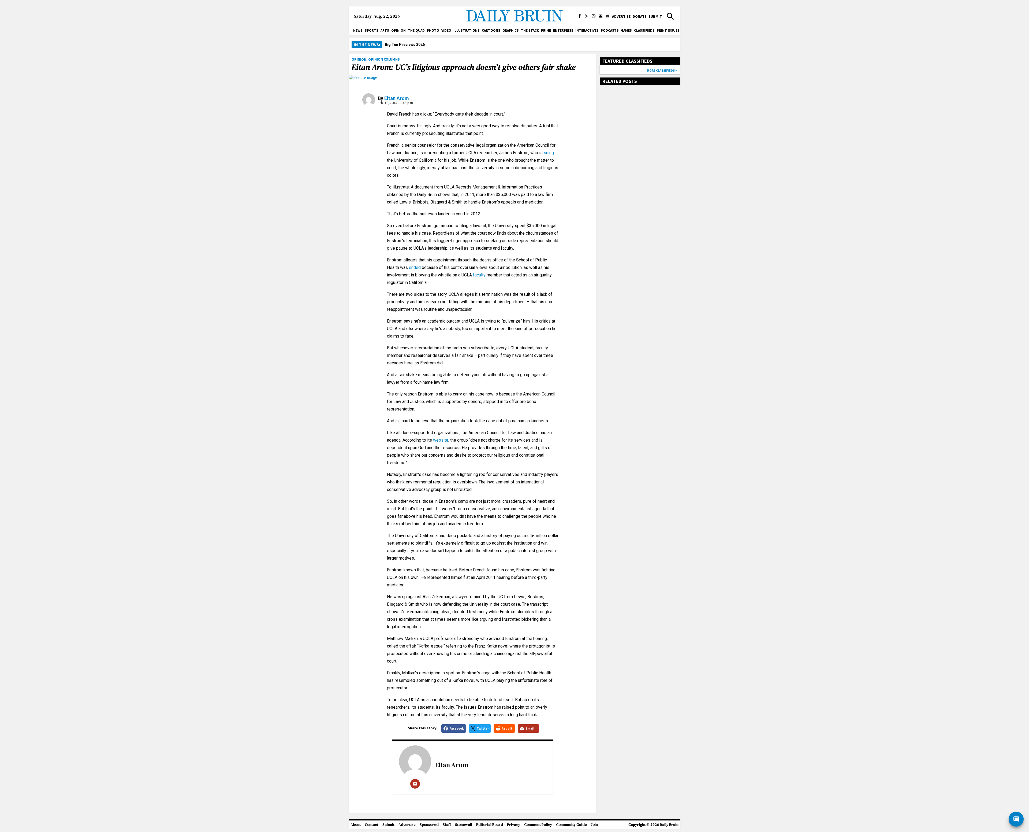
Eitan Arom (396, 98)
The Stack (530, 30)
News (358, 30)
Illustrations (466, 30)
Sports (371, 30)
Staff (447, 824)
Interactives (587, 30)
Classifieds (644, 30)
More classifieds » (662, 70)
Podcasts (610, 30)
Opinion (398, 30)
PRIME (546, 30)
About (356, 824)
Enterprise (563, 30)
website (440, 440)
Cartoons (491, 30)
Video (446, 30)
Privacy (513, 824)
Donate (639, 16)
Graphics (510, 30)
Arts (385, 30)
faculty (479, 275)
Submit (655, 16)
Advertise (621, 16)
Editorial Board (489, 824)
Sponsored (429, 824)
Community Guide (571, 824)
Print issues (668, 30)
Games (626, 30)
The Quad (416, 30)
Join (594, 824)
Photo (433, 30)
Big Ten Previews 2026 (405, 44)
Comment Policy (538, 824)
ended (415, 267)
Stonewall (463, 824)
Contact (371, 824)
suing (549, 152)
